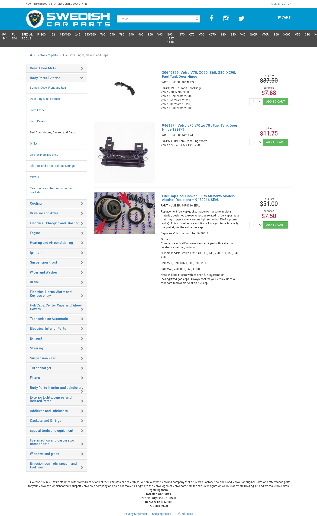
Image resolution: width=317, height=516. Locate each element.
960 (140, 34)
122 (52, 34)
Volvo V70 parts (48, 55)
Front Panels (38, 121)
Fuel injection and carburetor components (52, 442)
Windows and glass (44, 454)
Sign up (286, 4)
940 (131, 34)
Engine (35, 233)
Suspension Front (43, 262)
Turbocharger (41, 368)
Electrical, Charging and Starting (54, 223)
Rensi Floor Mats (43, 68)
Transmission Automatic (49, 319)
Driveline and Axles (44, 213)
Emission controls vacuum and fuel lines (53, 465)
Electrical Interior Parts (48, 328)
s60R (253, 34)
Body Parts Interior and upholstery (56, 388)
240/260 (90, 34)
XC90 (286, 34)
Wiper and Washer (43, 272)
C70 (191, 34)
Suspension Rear (43, 358)
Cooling (36, 203)
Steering (36, 348)
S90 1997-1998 (171, 38)
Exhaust (36, 338)
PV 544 (14, 36)
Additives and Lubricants (49, 411)
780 (121, 34)
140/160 (65, 34)
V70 (201, 34)
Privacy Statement (135, 514)
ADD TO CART (275, 101)
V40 (242, 34)
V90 (159, 34)
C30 (307, 34)
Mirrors (34, 177)
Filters (35, 378)
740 (112, 34)
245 (77, 34)
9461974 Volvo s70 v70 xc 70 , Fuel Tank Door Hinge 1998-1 (199, 127)
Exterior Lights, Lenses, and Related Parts (51, 399)
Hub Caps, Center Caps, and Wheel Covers (56, 307)
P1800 (41, 34)
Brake (34, 282)
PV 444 (4, 36)
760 (102, 34)
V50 (297, 34)
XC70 (212, 34)
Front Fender (37, 110)
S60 (276, 34)
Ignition (35, 253)
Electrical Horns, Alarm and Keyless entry (51, 293)
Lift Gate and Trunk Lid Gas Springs (52, 166)
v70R (265, 34)
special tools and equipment (51, 430)
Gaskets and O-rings (45, 420)
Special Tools (27, 36)
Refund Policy (184, 514)
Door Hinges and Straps (45, 98)
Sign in (276, 4)
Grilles (34, 143)
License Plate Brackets (44, 154)
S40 (233, 34)
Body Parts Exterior (45, 78)
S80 (223, 34)
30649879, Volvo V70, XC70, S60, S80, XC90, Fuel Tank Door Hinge (199, 75)
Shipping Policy (161, 514)
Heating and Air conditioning (51, 243)
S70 (181, 34)
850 (150, 34)
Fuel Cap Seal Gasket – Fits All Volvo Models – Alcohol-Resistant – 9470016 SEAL (200, 198)
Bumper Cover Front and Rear (48, 87)
